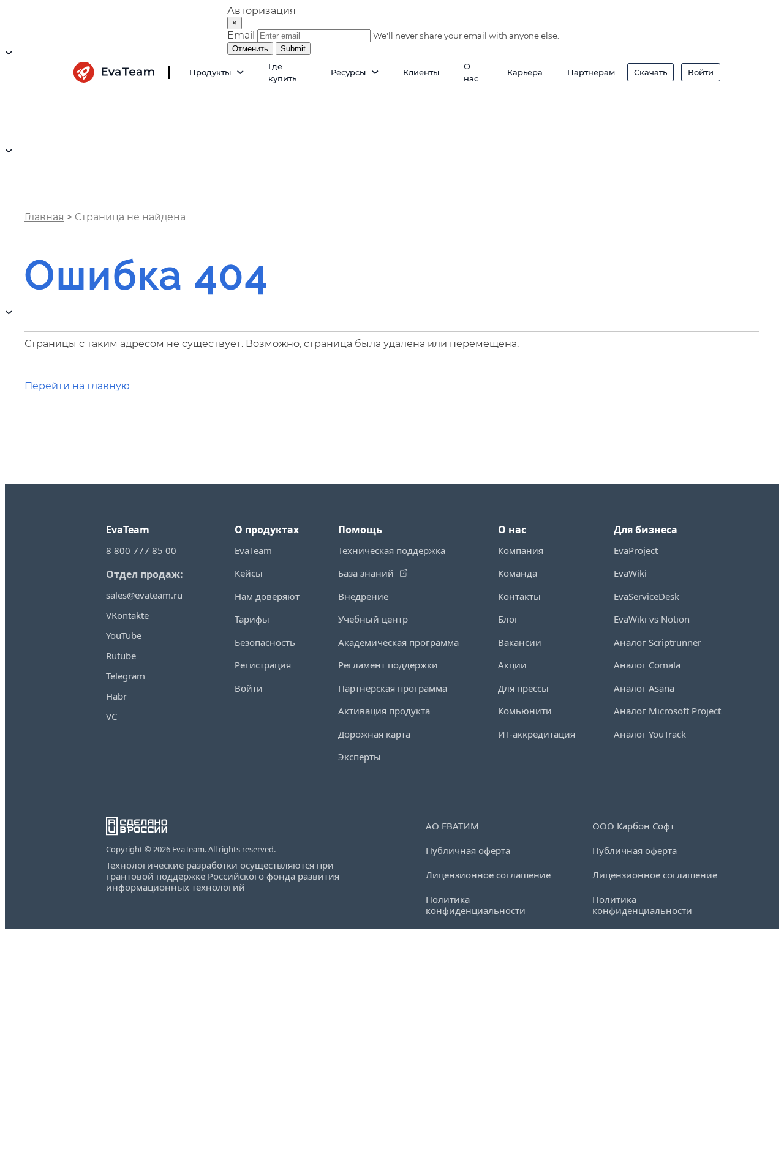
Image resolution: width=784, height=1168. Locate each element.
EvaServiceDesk (646, 596)
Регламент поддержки (388, 665)
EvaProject (636, 550)
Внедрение (363, 596)
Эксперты (359, 757)
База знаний (366, 573)
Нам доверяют (267, 596)
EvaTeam (253, 550)
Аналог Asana (644, 688)
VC (111, 716)
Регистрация (263, 665)
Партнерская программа (392, 688)
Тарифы (252, 619)
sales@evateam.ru (144, 595)
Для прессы (523, 688)
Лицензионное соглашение (488, 875)
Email (241, 35)
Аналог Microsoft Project (667, 711)
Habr (116, 696)
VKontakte (127, 615)
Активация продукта (384, 711)
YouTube (123, 635)
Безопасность (265, 642)
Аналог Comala (647, 665)
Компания (520, 550)
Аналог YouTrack (650, 734)
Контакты (519, 596)
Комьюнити (525, 711)
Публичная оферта (468, 850)
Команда (517, 573)
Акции (512, 665)
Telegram (125, 675)
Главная (44, 217)
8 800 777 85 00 (141, 550)
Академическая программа (398, 642)
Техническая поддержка (391, 550)
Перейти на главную (77, 386)
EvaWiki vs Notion (652, 619)
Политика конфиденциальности (476, 905)
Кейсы (249, 573)
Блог (508, 619)
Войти (249, 688)
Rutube (121, 655)
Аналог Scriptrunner (657, 642)
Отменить (250, 48)
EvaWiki (630, 573)
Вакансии (519, 642)
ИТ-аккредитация (536, 734)
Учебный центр (373, 619)
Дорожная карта (374, 734)
